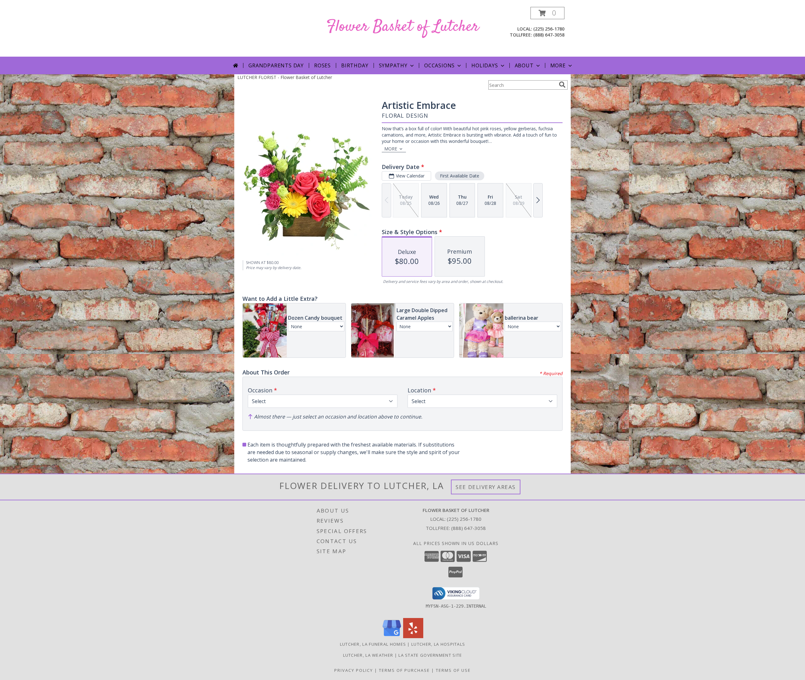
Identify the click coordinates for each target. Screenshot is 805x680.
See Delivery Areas (486, 487)
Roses (322, 65)
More (558, 65)
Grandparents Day (276, 65)
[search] (562, 84)
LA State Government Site (430, 655)
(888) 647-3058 (548, 35)
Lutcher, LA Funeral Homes (373, 644)
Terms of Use (453, 670)
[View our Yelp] (413, 636)
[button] (547, 13)
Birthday (354, 65)
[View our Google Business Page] (392, 636)
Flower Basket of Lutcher (402, 27)
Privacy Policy (353, 670)
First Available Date (459, 176)
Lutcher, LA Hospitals (438, 644)
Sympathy (393, 65)
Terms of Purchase (404, 670)
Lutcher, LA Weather (368, 655)
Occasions (439, 65)
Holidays (484, 65)
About (524, 65)
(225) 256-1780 (548, 29)
